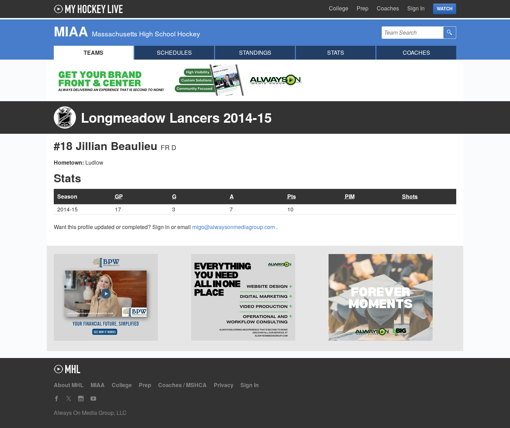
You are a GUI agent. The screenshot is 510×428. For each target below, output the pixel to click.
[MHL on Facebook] (56, 399)
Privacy (223, 385)
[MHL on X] (68, 399)
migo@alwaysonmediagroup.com (234, 227)
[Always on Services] (255, 298)
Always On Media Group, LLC (90, 413)
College (338, 8)
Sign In (416, 8)
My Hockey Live (90, 9)
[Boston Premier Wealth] (117, 298)
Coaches (388, 8)
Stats (335, 52)
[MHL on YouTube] (93, 399)
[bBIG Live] (392, 298)
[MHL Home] (67, 371)
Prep (362, 8)
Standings (255, 52)
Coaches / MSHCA (182, 385)
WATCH (444, 9)
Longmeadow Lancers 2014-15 (176, 117)
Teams (93, 52)
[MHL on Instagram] (81, 399)
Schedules (174, 52)
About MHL (69, 385)
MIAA (98, 385)
